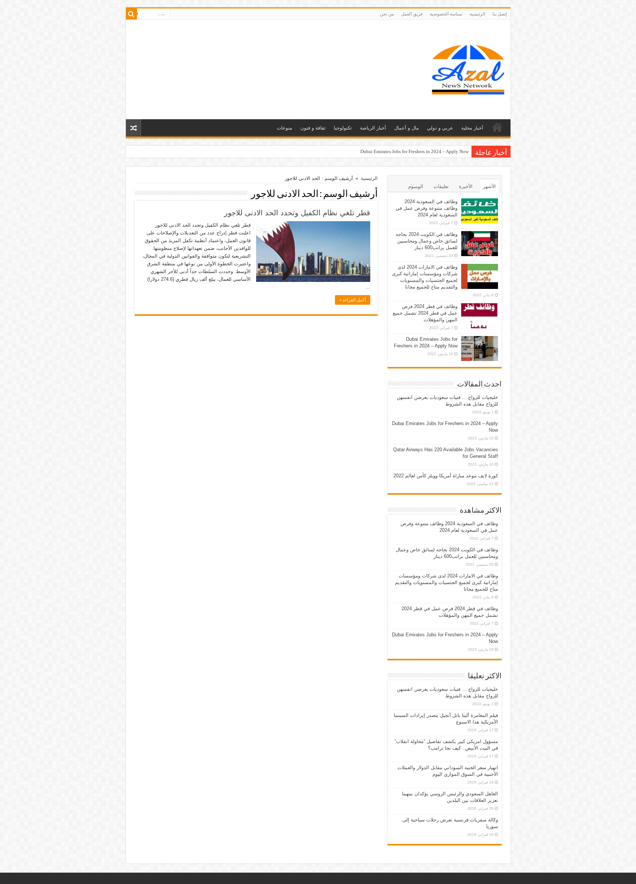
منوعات (284, 128)
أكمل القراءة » (352, 300)
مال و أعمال (406, 128)
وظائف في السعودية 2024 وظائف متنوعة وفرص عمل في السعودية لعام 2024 (426, 208)
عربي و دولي (440, 128)
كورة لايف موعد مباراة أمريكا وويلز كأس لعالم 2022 (445, 475)
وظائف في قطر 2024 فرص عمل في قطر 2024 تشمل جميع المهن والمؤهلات (425, 313)
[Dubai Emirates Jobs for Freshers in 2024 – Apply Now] (479, 348)
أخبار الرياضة (373, 128)
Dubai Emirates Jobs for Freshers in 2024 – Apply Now (414, 151)
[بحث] (131, 14)
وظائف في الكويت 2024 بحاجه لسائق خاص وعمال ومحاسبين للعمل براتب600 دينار (426, 240)
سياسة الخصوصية (446, 14)
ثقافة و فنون (313, 128)
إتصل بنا (499, 14)
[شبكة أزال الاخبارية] (468, 68)
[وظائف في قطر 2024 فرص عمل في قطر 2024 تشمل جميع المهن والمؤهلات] (479, 315)
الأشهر (489, 186)
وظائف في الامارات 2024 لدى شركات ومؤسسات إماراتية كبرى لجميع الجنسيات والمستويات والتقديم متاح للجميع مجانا (446, 582)
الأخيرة (466, 186)
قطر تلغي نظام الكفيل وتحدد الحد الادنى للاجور (297, 213)
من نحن (387, 14)
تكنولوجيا (343, 128)
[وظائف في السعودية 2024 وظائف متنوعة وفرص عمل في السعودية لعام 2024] (479, 210)
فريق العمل (412, 14)
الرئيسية (477, 14)
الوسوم (415, 186)
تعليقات (441, 186)
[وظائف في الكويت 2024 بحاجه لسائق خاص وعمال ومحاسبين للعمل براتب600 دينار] (479, 243)
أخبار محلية (472, 128)
